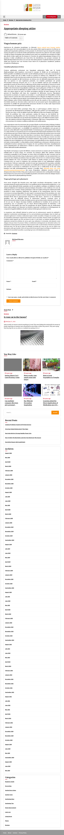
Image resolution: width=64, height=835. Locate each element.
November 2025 (9, 483)
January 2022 (8, 675)
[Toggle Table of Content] (20, 38)
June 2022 (7, 653)
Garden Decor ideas (10, 790)
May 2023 (7, 605)
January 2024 (8, 575)
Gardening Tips (9, 803)
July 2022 (7, 649)
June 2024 (7, 553)
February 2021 (9, 722)
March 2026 (8, 466)
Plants (7, 821)
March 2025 (8, 514)
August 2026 (8, 453)
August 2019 (8, 762)
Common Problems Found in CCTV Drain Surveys (18, 424)
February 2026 (9, 470)
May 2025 (7, 505)
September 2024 (9, 540)
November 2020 (9, 736)
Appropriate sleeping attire (20, 28)
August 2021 (8, 696)
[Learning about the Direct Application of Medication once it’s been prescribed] (51, 390)
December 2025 (9, 479)
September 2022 (9, 640)
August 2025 (8, 492)
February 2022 (9, 670)
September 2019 (9, 757)
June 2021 (7, 705)
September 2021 (9, 692)
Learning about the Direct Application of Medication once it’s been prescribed (50, 403)
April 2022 (7, 662)
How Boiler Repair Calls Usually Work (15, 442)
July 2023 (7, 596)
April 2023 (7, 609)
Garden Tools (9, 794)
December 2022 (9, 627)
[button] (44, 16)
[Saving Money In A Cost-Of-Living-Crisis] (13, 365)
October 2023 (8, 583)
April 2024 (7, 562)
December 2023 (9, 579)
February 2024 (9, 570)
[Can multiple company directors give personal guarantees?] (13, 390)
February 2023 (9, 618)
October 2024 (8, 536)
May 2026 (7, 457)
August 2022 (8, 644)
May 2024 (7, 557)
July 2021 (7, 701)
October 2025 (8, 488)
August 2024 (8, 544)
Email (34, 281)
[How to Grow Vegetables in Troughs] (51, 365)
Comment (10, 261)
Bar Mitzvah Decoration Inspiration (28, 403)
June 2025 (7, 501)
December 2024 (9, 527)
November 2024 (9, 531)
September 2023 (9, 588)
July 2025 (7, 496)
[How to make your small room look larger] (32, 365)
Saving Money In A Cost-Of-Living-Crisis (12, 376)
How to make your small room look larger (30, 377)
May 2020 (7, 753)
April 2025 (7, 509)
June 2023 (7, 601)
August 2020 (8, 744)
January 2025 (8, 522)
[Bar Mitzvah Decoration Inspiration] (32, 390)
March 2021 (8, 718)
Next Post (7, 310)
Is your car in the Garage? (15, 317)
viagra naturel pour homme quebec (48, 47)
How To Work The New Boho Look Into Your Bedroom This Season (23, 437)
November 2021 (9, 683)
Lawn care (8, 812)
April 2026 (7, 462)
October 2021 (8, 688)
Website (8, 289)
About (9, 833)
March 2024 (8, 566)
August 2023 (8, 592)
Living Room (8, 816)
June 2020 (7, 749)
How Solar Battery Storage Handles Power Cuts (18, 433)
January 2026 (8, 475)
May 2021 (7, 709)
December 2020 (9, 731)
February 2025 (9, 518)
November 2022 (9, 631)
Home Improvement (10, 807)
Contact (15, 833)
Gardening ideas (9, 799)
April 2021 (7, 714)
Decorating (8, 786)
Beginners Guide (9, 781)
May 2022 (7, 657)
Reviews (6, 24)
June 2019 (7, 766)
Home (4, 833)
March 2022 (8, 666)
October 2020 (8, 740)
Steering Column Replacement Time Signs (16, 429)
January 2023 (8, 622)
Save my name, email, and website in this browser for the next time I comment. (32, 297)
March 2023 (8, 614)
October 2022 (8, 636)
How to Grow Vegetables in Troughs (51, 376)
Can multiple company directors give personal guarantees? (11, 403)
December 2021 (9, 679)
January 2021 (8, 727)
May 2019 (7, 770)
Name (8, 281)
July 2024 (7, 549)
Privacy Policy (22, 833)
